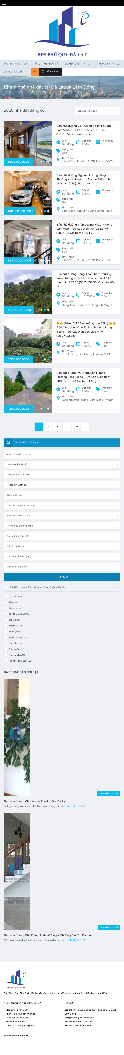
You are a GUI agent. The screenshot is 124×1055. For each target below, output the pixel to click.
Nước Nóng (17, 637)
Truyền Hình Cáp (20, 660)
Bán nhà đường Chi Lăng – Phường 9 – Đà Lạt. (35, 801)
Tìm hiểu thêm (76, 806)
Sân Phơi (16, 643)
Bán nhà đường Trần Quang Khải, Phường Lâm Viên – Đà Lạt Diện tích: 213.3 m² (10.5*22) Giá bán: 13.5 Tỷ (84, 228)
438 (76, 426)
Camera (15, 596)
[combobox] (46, 64)
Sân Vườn (16, 649)
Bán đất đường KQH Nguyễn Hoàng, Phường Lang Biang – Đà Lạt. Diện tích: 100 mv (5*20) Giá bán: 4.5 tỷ (83, 377)
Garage (15, 608)
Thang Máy (17, 655)
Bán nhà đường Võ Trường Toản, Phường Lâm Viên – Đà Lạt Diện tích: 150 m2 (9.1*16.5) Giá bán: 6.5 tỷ (84, 130)
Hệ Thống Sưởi (19, 614)
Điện (14, 602)
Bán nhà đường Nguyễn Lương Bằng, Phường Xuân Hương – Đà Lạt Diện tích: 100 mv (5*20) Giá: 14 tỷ (83, 179)
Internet (15, 625)
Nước (14, 631)
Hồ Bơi (14, 620)
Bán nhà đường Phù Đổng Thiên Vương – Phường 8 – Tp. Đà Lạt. (48, 935)
